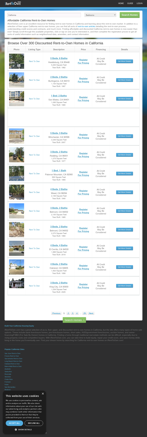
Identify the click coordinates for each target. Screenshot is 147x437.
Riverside (8, 374)
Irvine (6, 384)
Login (139, 3)
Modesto (8, 390)
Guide (130, 3)
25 (85, 313)
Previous (56, 313)
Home (121, 3)
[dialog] (24, 412)
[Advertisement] (60, 114)
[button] (24, 429)
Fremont (7, 382)
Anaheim (8, 369)
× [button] (43, 394)
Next (91, 313)
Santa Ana (8, 371)
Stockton (8, 377)
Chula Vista (8, 379)
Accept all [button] (14, 423)
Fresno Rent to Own (12, 356)
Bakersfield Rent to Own (13, 366)
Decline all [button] (34, 423)
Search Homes (74, 320)
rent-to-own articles (86, 26)
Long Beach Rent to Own (13, 361)
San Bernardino (10, 387)
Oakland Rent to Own (12, 364)
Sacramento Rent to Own (13, 358)
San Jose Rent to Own (12, 353)
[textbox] (44, 15)
